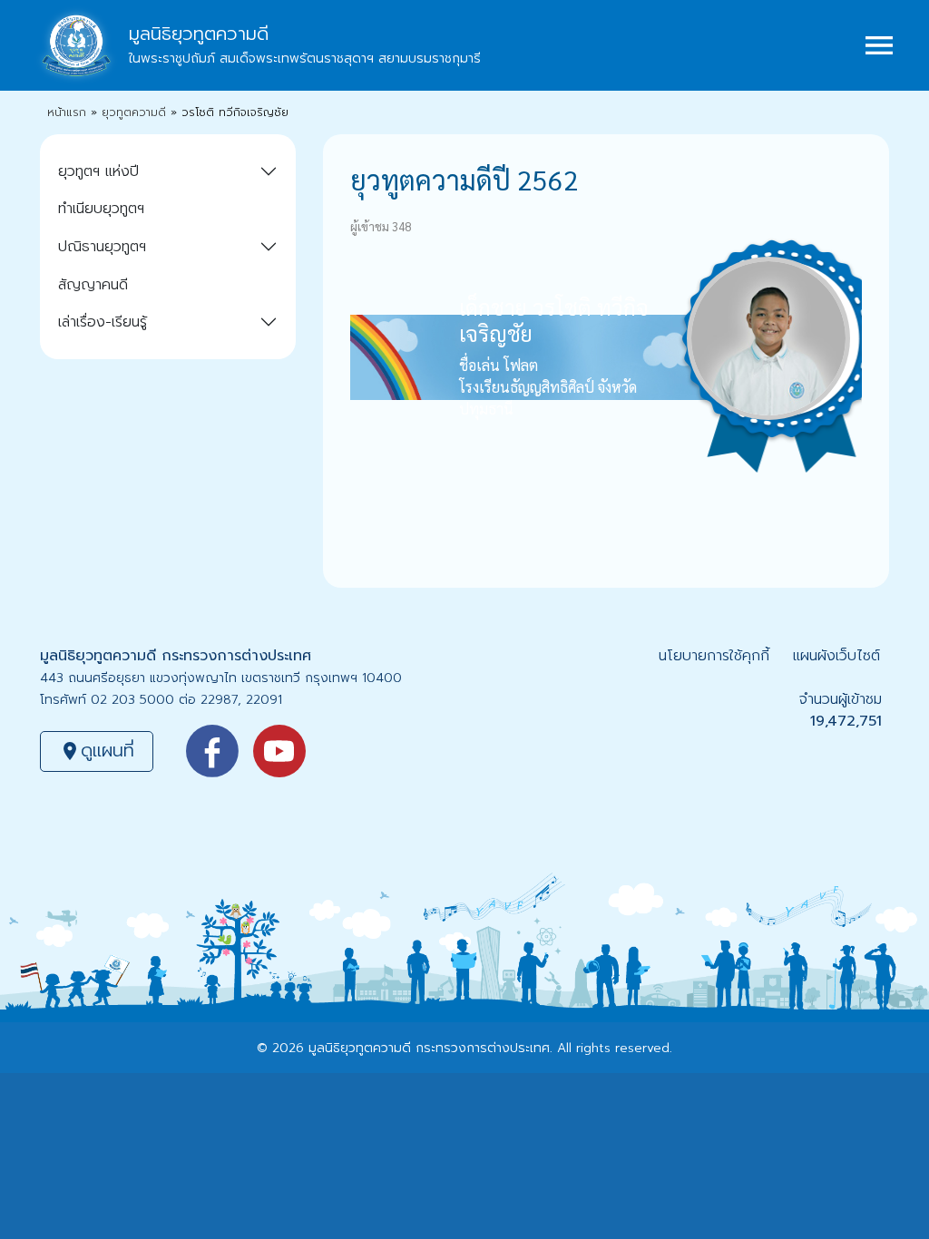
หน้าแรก (66, 112)
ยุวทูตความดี (134, 112)
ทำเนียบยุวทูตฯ (101, 209)
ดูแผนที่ (96, 750)
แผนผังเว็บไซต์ (836, 656)
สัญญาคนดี (93, 285)
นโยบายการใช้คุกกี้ (714, 656)
